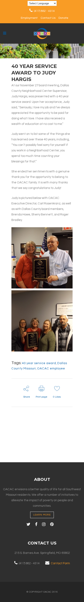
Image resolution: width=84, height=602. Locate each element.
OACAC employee (51, 368)
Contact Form (60, 563)
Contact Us (48, 18)
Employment (29, 18)
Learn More (42, 514)
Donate (63, 18)
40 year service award (39, 363)
